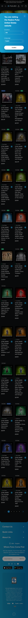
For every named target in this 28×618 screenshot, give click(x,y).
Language (7, 38)
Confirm (14, 47)
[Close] (25, 16)
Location (7, 29)
